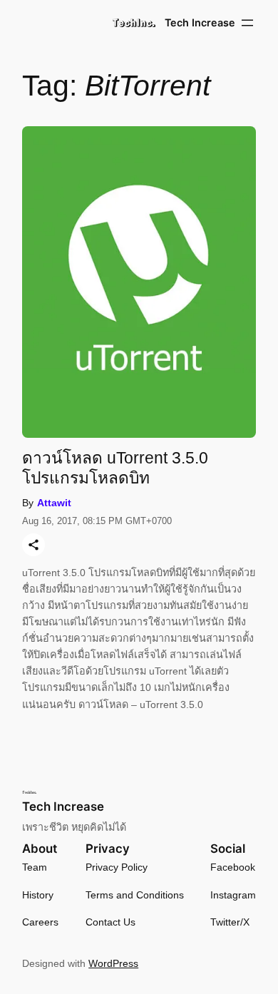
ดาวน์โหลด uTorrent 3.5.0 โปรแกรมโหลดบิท (115, 467)
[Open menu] (247, 22)
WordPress (113, 963)
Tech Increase (200, 22)
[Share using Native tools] (33, 544)
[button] (134, 23)
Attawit (54, 502)
